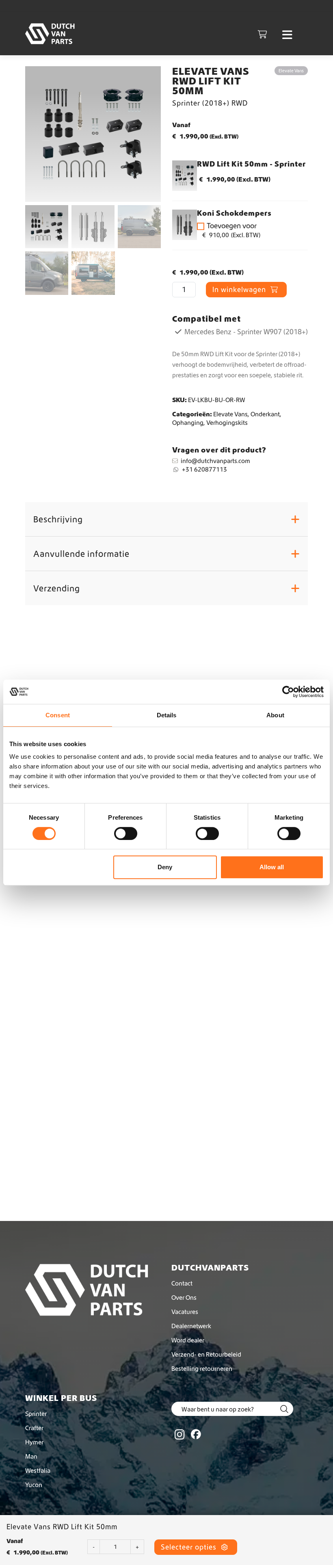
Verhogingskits (227, 422)
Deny (165, 867)
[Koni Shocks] (184, 225)
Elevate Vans (230, 414)
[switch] (125, 833)
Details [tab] (167, 715)
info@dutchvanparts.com (215, 460)
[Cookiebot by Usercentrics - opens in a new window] (288, 692)
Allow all (271, 867)
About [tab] (275, 715)
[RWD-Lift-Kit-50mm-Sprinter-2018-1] (184, 175)
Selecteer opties (189, 1547)
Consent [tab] (57, 715)
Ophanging (187, 422)
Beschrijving (166, 519)
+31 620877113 (204, 469)
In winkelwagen (240, 289)
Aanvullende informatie (166, 553)
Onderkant (265, 414)
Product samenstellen (75, 961)
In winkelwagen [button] (65, 1225)
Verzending (166, 588)
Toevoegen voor (231, 230)
